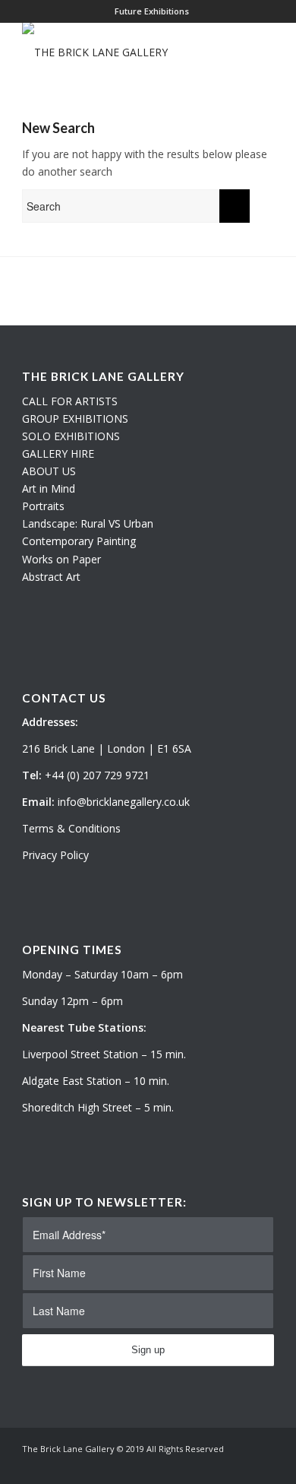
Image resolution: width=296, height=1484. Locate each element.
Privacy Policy (55, 855)
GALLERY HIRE (58, 453)
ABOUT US (49, 471)
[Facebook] (262, 1465)
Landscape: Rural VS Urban (87, 523)
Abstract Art (51, 576)
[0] (269, 52)
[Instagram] (239, 1465)
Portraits (43, 506)
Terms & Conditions (71, 828)
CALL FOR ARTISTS (70, 401)
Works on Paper (61, 559)
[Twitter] (217, 1465)
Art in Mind (48, 488)
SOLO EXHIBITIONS (71, 436)
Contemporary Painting (79, 541)
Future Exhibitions (152, 11)
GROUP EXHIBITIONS (75, 418)
